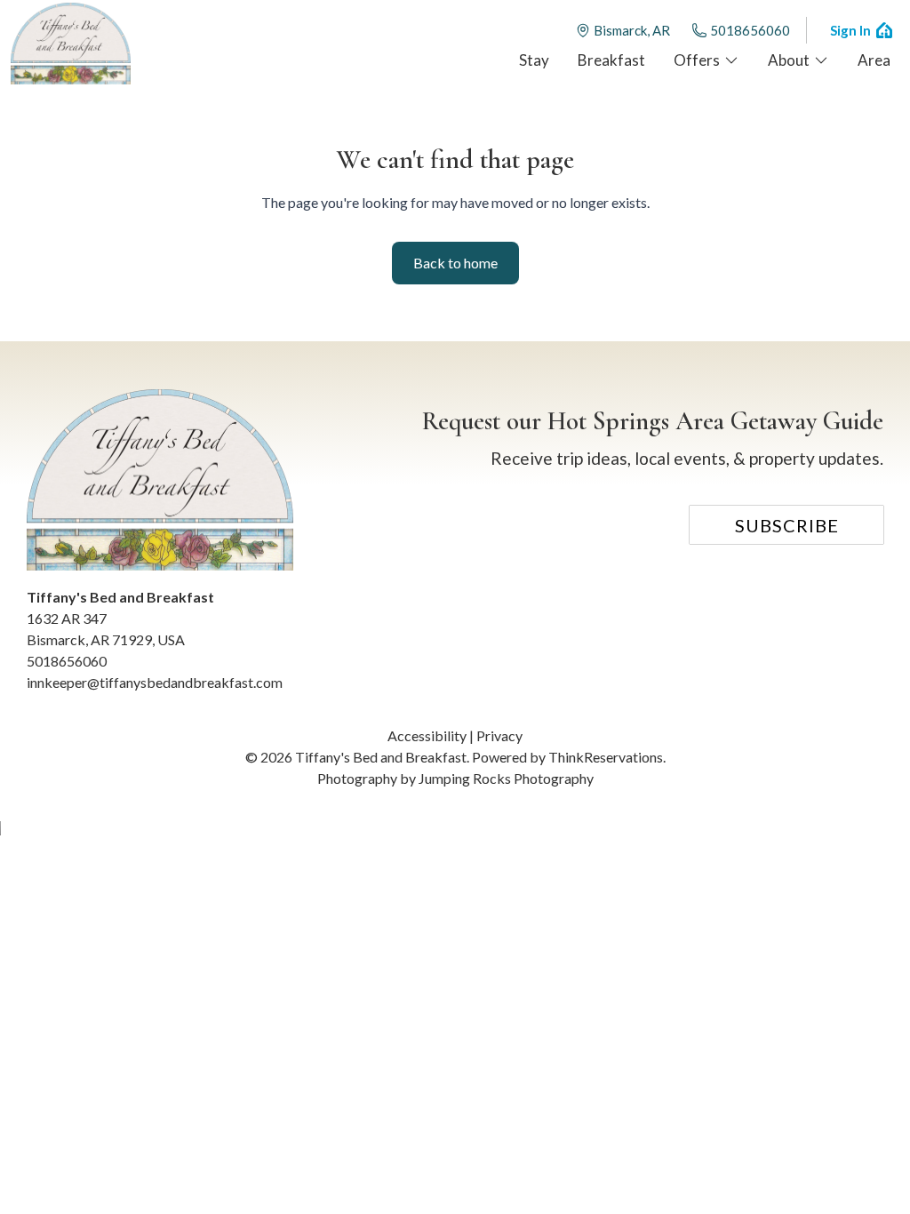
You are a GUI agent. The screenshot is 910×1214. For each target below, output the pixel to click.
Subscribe (787, 525)
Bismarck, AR (632, 30)
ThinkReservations (605, 756)
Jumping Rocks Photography (506, 778)
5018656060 (750, 30)
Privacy (499, 735)
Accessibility (427, 735)
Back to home (455, 262)
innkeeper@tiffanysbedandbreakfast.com (155, 682)
